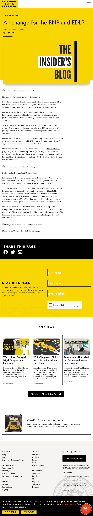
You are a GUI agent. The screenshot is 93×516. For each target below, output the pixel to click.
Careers (35, 457)
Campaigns (7, 487)
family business (36, 191)
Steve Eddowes (53, 149)
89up (71, 490)
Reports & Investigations (13, 460)
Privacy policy (38, 465)
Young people (8, 468)
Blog (4, 454)
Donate (35, 487)
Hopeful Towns (8, 473)
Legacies (36, 481)
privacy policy (69, 504)
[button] (89, 4)
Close (29, 512)
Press (34, 460)
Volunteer (36, 473)
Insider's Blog (11, 15)
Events (5, 484)
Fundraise (36, 476)
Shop (34, 479)
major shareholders (28, 112)
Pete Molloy (23, 180)
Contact (35, 462)
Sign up (5, 489)
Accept (10, 512)
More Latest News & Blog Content (46, 394)
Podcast (5, 457)
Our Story (36, 454)
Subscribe (36, 484)
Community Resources (12, 476)
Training (6, 471)
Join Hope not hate (74, 458)
